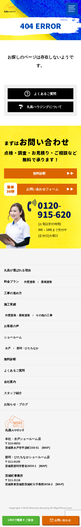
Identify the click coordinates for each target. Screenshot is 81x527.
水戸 (8, 348)
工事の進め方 (13, 293)
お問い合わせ (62, 520)
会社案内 (10, 381)
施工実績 (10, 304)
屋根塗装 (46, 281)
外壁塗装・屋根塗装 (17, 315)
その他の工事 (44, 315)
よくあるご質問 (45, 93)
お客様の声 (11, 326)
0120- (54, 208)
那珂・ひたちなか (28, 348)
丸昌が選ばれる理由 (17, 270)
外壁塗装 (29, 281)
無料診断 (39, 173)
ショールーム (13, 337)
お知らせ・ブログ (16, 404)
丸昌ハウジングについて (44, 107)
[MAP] (46, 447)
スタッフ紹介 (13, 393)
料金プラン (11, 281)
